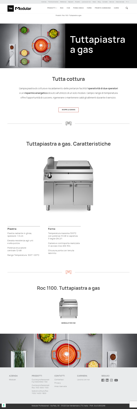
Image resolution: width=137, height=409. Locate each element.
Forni (89, 8)
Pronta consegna (103, 8)
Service (111, 1)
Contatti (105, 1)
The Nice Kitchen (53, 1)
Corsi (116, 8)
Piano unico (78, 8)
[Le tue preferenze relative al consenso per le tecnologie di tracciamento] (4, 405)
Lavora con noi (86, 1)
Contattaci (59, 380)
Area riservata (120, 1)
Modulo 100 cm (68, 323)
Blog (99, 1)
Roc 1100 (65, 15)
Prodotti (51, 8)
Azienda (43, 1)
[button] (126, 8)
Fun (68, 8)
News (94, 1)
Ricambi (77, 1)
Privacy (57, 383)
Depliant (70, 1)
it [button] (127, 1)
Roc (62, 8)
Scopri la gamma (68, 110)
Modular (12, 380)
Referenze (63, 1)
